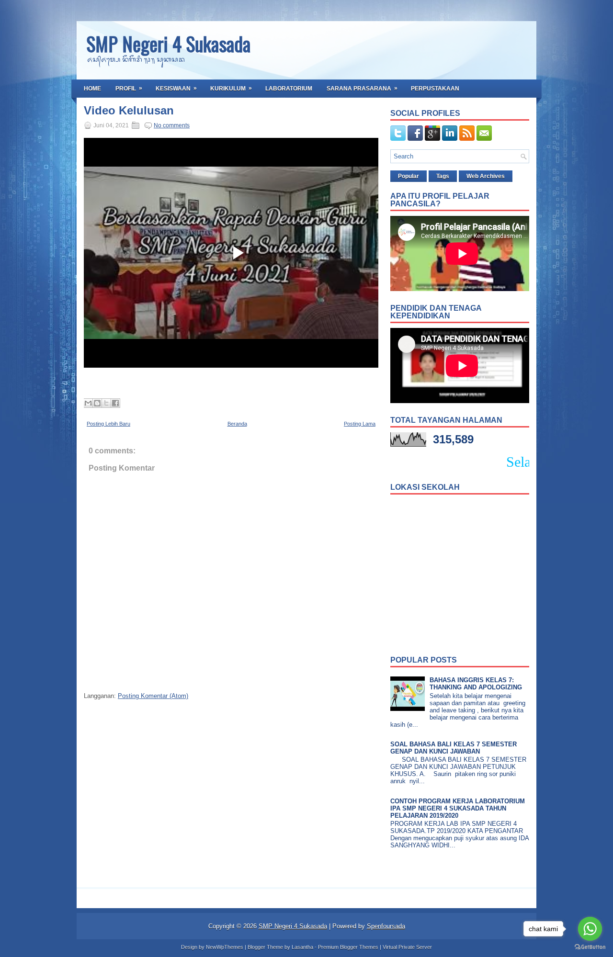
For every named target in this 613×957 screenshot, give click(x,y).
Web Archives (485, 176)
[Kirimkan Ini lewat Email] (88, 403)
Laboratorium (288, 88)
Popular (408, 176)
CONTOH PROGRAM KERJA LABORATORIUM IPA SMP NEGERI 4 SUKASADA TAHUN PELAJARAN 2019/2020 (457, 808)
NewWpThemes (224, 947)
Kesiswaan (176, 88)
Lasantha (302, 947)
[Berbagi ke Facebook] (115, 403)
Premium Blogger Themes (348, 947)
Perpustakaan (435, 88)
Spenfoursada (386, 926)
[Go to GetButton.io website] (590, 947)
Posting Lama (359, 424)
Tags (442, 176)
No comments (172, 125)
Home (92, 88)
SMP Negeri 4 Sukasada (168, 43)
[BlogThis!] (97, 403)
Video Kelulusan (129, 110)
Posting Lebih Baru (108, 424)
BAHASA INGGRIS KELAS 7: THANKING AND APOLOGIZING (476, 683)
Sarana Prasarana (362, 88)
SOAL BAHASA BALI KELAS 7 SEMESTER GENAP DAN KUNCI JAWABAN (453, 748)
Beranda (237, 424)
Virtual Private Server (407, 947)
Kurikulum (231, 88)
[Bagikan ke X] (106, 403)
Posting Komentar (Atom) (153, 695)
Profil (128, 88)
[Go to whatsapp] (590, 929)
